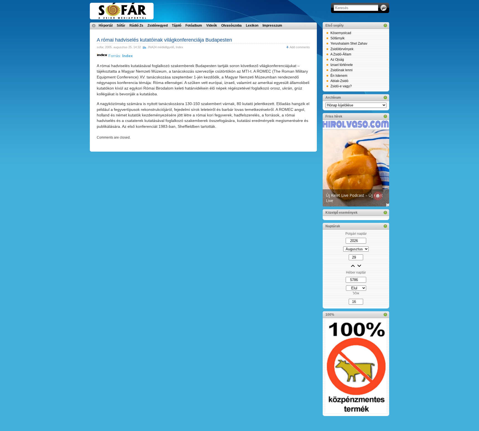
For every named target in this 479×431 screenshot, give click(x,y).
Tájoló (176, 25)
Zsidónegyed (157, 25)
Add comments (300, 47)
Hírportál (106, 25)
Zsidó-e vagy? (341, 86)
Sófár (121, 25)
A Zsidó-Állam (340, 54)
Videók (211, 25)
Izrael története (341, 65)
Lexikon (252, 25)
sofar (100, 47)
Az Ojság (337, 60)
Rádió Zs (136, 25)
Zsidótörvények (341, 49)
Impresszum (272, 25)
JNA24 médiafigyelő (160, 47)
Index (179, 47)
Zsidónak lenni (341, 70)
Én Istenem (338, 76)
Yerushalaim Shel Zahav (348, 43)
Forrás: (120, 55)
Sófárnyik (337, 38)
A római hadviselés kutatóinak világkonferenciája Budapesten (164, 40)
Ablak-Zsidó (339, 81)
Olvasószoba (231, 25)
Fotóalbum (193, 25)
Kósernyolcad (340, 33)
